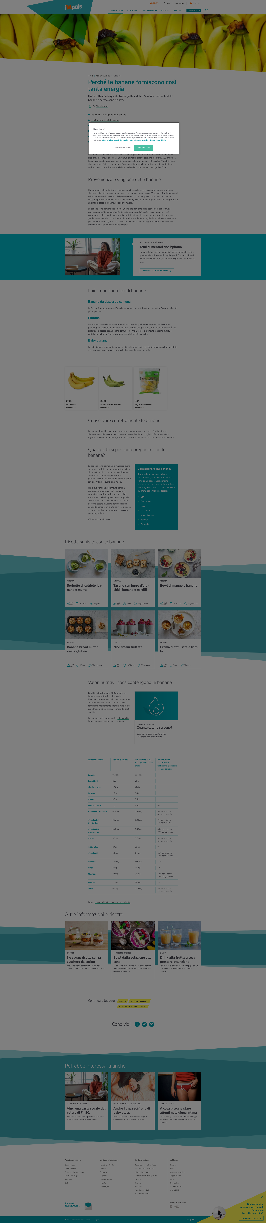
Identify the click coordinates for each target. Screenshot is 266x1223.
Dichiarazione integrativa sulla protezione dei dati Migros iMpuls (143, 140)
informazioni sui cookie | (110, 140)
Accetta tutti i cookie (143, 148)
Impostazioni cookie (123, 147)
